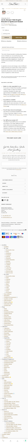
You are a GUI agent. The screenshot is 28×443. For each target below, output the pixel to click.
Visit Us (6, 400)
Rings (7, 251)
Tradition (8, 356)
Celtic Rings (7, 320)
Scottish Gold (7, 305)
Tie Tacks (8, 269)
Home (3, 8)
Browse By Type (10, 250)
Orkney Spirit (7, 334)
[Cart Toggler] (10, 441)
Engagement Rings (8, 312)
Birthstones (7, 387)
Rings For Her (9, 272)
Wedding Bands (8, 313)
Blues (7, 284)
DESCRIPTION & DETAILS (8, 47)
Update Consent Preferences (7, 224)
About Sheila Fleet (8, 413)
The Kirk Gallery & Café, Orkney (11, 401)
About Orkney (7, 432)
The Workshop (7, 416)
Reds (7, 277)
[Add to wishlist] (3, 441)
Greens (8, 282)
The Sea (8, 344)
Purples (8, 285)
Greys (7, 290)
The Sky (8, 346)
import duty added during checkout (14, 131)
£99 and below (7, 300)
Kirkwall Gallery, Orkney (9, 403)
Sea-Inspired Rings (8, 325)
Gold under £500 (8, 303)
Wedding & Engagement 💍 (11, 297)
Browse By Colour (10, 276)
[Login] (17, 441)
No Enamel (8, 292)
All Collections (7, 329)
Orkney (8, 341)
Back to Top (14, 175)
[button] (25, 4)
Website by (21, 229)
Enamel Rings (7, 323)
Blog (3, 435)
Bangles (8, 261)
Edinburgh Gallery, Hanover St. (11, 404)
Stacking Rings (7, 318)
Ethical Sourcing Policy (6, 225)
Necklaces (8, 253)
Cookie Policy (20, 222)
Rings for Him (9, 271)
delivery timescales (16, 94)
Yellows (8, 281)
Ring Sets (6, 315)
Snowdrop (6, 333)
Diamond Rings (7, 321)
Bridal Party (7, 367)
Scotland (8, 349)
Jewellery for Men (8, 298)
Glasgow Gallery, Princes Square (12, 406)
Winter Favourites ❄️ (9, 393)
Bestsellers (6, 295)
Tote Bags (6, 391)
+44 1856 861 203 (7, 215)
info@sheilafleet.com (7, 217)
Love (7, 354)
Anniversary (7, 373)
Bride (5, 369)
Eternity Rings (7, 316)
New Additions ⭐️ (6, 377)
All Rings (6, 310)
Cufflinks (8, 264)
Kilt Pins (8, 266)
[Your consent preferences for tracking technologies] (25, 440)
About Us (6, 411)
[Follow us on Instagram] (7, 200)
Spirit (7, 352)
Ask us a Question (7, 41)
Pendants (8, 254)
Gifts (5, 380)
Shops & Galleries (10, 422)
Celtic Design (9, 351)
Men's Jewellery (8, 396)
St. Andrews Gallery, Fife (10, 408)
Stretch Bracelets (10, 259)
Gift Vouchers (7, 395)
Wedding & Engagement (10, 360)
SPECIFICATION (5, 50)
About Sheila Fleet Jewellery (11, 414)
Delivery (6, 419)
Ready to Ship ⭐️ (8, 302)
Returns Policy (19, 114)
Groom (5, 370)
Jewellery (6, 246)
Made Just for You (8, 418)
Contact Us (5, 437)
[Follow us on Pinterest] (5, 200)
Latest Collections (8, 331)
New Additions (7, 294)
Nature (7, 347)
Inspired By (9, 339)
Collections (6, 328)
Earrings (8, 256)
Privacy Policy (18, 169)
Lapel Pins (8, 267)
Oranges (8, 279)
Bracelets (8, 258)
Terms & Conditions (5, 222)
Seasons (6, 336)
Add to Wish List (23, 41)
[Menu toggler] (2, 4)
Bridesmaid (6, 372)
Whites (8, 289)
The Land (8, 342)
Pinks (7, 287)
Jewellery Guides (6, 434)
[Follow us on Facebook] (2, 200)
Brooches (8, 263)
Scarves (6, 390)
